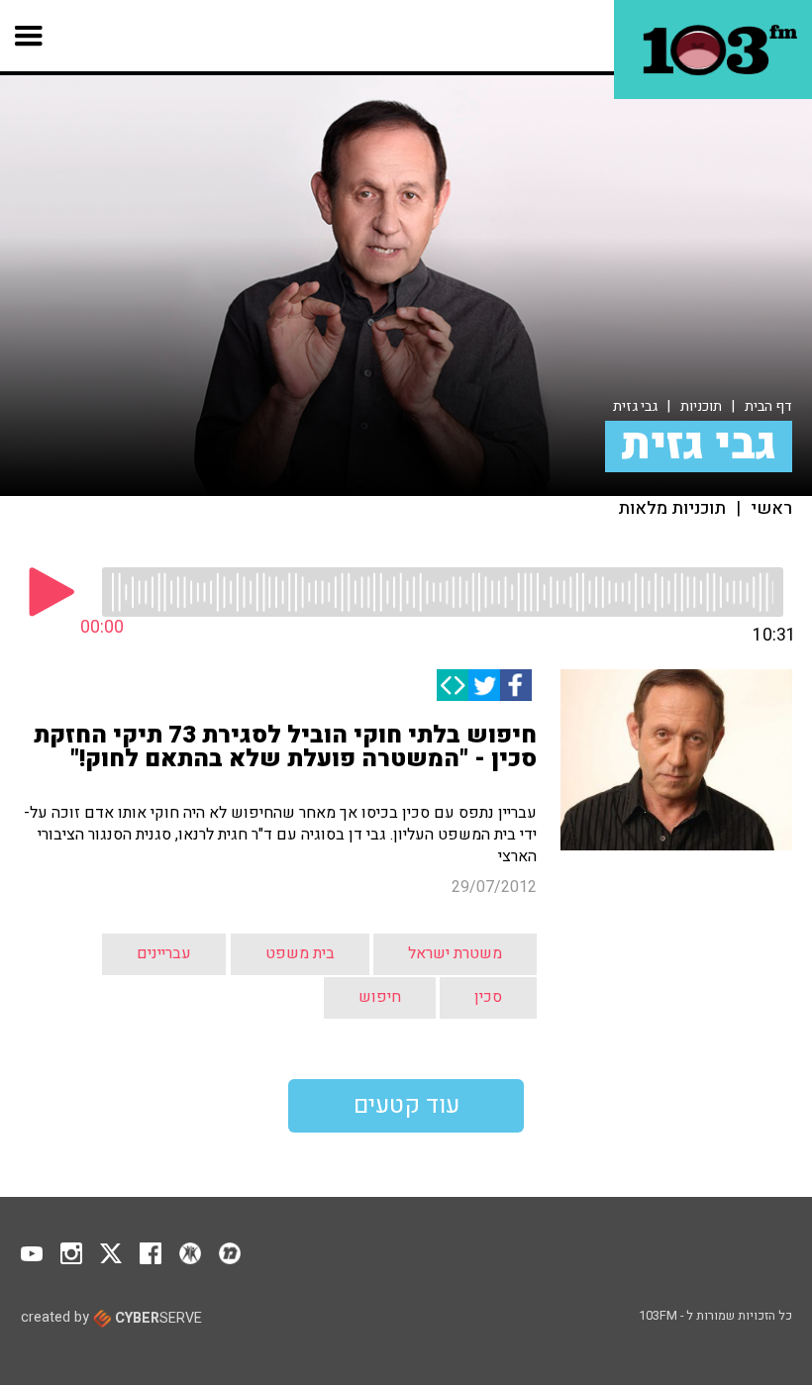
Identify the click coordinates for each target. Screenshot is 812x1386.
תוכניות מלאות (672, 509)
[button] (29, 35)
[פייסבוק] (516, 685)
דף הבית (768, 406)
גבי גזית (635, 406)
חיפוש (379, 997)
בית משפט (300, 953)
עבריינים (164, 953)
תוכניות (701, 406)
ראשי (771, 509)
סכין (488, 997)
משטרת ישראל (455, 953)
